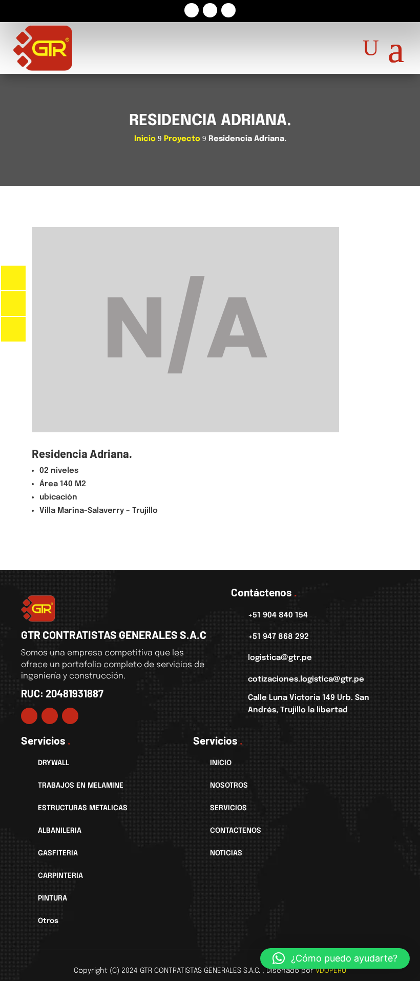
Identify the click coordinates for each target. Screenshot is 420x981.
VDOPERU (331, 970)
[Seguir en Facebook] (191, 10)
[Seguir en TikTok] (228, 10)
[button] (335, 958)
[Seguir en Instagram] (210, 10)
